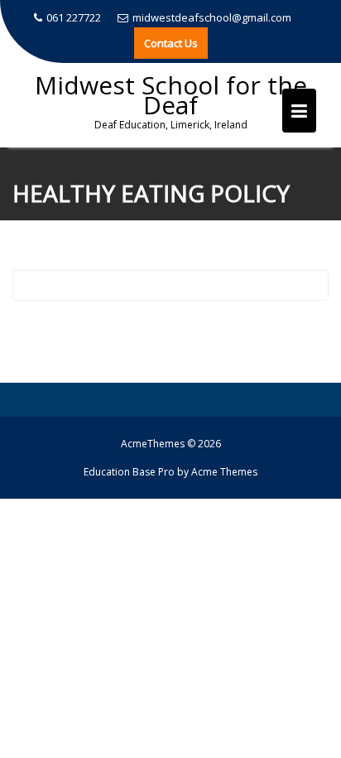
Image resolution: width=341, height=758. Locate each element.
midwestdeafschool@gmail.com (211, 17)
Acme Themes (224, 472)
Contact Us (171, 43)
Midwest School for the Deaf (171, 95)
